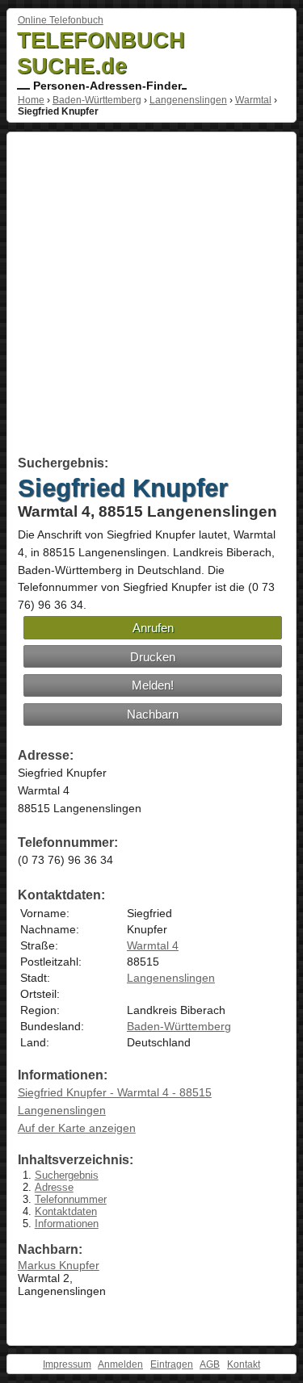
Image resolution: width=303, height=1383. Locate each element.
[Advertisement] (151, 296)
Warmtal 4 (153, 945)
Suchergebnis (67, 1175)
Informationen (67, 1223)
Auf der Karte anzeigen (77, 1127)
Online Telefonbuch (60, 20)
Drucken (152, 657)
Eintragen (171, 1364)
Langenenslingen (188, 100)
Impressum (67, 1364)
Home (31, 100)
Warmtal (253, 100)
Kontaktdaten (66, 1211)
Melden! (153, 685)
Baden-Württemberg (97, 100)
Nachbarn (153, 714)
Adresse (54, 1187)
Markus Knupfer (58, 1265)
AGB (210, 1364)
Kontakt (243, 1364)
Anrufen (153, 628)
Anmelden (120, 1364)
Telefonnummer (71, 1199)
